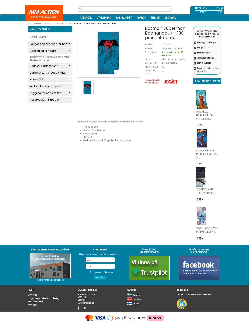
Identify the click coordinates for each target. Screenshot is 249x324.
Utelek (155, 17)
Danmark (136, 299)
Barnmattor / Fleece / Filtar (48, 73)
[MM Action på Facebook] (199, 268)
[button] (182, 304)
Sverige (136, 295)
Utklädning (104, 17)
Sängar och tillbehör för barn (49, 44)
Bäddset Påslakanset (44, 66)
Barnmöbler (38, 79)
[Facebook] (79, 308)
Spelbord (170, 17)
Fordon (141, 17)
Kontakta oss (35, 301)
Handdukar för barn (43, 51)
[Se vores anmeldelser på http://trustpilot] (149, 268)
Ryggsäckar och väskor (45, 93)
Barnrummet (124, 17)
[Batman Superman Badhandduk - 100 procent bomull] (109, 52)
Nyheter (32, 305)
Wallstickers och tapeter (46, 86)
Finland (136, 304)
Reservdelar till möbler (45, 100)
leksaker (86, 17)
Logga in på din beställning (43, 298)
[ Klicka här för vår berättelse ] (50, 280)
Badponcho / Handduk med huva (50, 56)
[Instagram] (84, 308)
